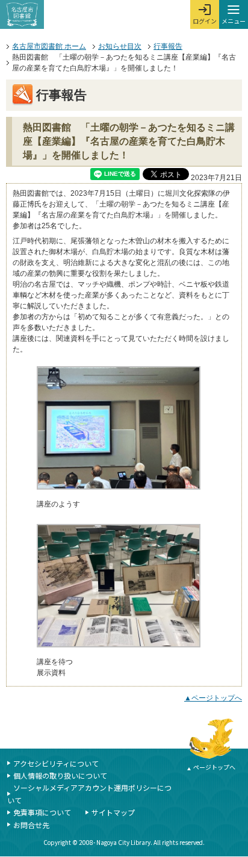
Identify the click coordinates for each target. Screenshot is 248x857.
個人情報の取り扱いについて (60, 775)
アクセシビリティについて (56, 763)
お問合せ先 (31, 825)
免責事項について (42, 812)
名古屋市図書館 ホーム (49, 46)
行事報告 (167, 46)
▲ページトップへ (213, 698)
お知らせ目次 (119, 46)
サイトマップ (113, 812)
